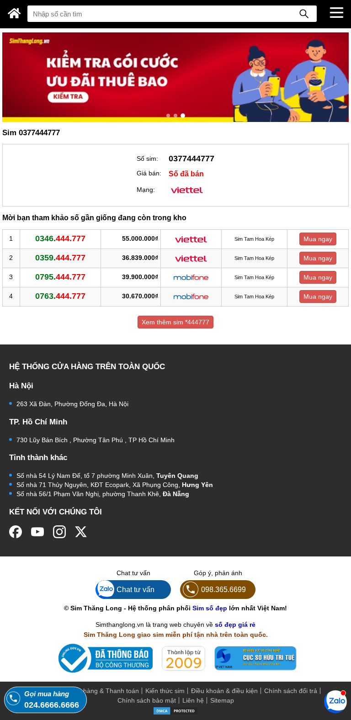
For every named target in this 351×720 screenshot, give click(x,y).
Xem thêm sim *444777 (175, 322)
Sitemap (222, 700)
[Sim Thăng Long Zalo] (335, 701)
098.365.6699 (223, 589)
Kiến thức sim (165, 690)
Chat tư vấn (135, 589)
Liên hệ (193, 700)
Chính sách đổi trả (290, 690)
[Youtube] (37, 531)
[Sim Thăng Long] (14, 13)
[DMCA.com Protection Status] (175, 710)
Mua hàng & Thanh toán (104, 690)
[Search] (304, 13)
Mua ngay (317, 239)
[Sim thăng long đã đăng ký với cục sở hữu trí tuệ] (255, 658)
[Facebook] (15, 531)
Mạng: (146, 189)
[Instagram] (59, 531)
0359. (60, 257)
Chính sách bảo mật (146, 700)
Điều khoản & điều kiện (224, 690)
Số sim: (147, 158)
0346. (60, 238)
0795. (60, 276)
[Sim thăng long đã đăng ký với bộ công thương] (103, 658)
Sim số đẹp (209, 608)
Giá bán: (149, 173)
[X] (81, 531)
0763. (60, 296)
